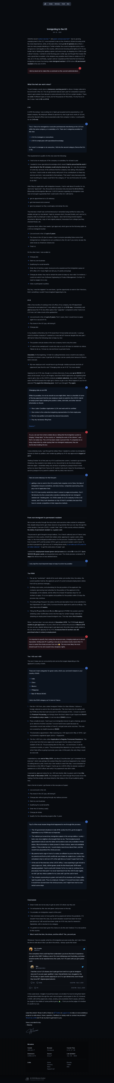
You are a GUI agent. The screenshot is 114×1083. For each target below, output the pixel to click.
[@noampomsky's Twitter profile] (83, 967)
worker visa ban (43, 39)
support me (66, 1013)
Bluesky (69, 1062)
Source (31, 426)
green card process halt (61, 39)
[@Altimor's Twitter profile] (84, 949)
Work (48, 1067)
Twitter (58, 1013)
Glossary (50, 1064)
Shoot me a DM (31, 1018)
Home (49, 1062)
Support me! (51, 1069)
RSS (68, 1067)
